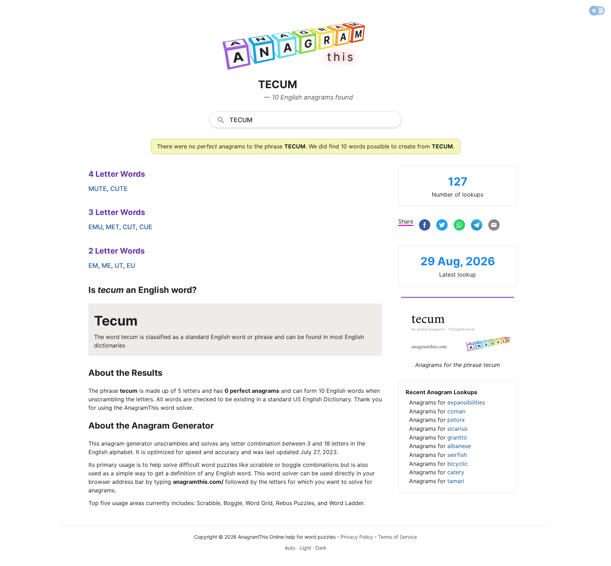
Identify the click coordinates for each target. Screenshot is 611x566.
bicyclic (457, 463)
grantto (457, 437)
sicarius (457, 428)
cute (119, 188)
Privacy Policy (357, 537)
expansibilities (466, 402)
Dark (320, 548)
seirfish (457, 454)
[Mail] (494, 225)
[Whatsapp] (459, 225)
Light (305, 548)
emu (95, 227)
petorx (456, 419)
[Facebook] (425, 225)
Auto (290, 548)
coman (456, 411)
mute (97, 188)
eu (131, 265)
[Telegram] (477, 225)
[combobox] (305, 119)
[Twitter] (442, 225)
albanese (459, 445)
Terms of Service (397, 537)
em (93, 265)
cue (145, 227)
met (112, 227)
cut (129, 227)
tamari (455, 481)
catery (455, 472)
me (106, 265)
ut (119, 265)
